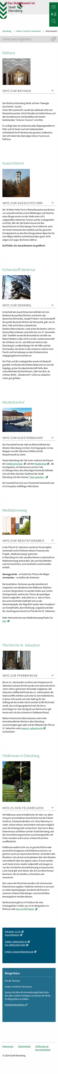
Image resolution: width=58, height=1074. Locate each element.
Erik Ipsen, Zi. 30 (13, 931)
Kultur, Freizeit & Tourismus (28, 31)
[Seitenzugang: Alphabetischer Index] (54, 14)
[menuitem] (10, 1048)
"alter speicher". (37, 477)
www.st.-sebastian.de (32, 728)
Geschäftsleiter (12, 935)
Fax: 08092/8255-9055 (15, 945)
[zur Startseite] (31, 8)
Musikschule (40, 463)
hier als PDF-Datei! (25, 909)
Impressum (7, 1046)
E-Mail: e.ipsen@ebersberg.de (19, 951)
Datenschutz (24, 1046)
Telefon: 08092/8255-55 (16, 941)
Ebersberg (6, 31)
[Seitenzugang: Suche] (54, 22)
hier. (4, 621)
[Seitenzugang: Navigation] (54, 7)
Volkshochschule (14, 463)
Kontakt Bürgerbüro (15, 1004)
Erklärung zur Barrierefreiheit (42, 1048)
